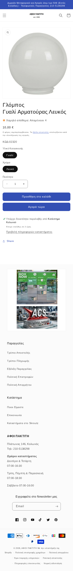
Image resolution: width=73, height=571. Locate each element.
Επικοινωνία (14, 415)
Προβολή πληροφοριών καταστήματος (29, 231)
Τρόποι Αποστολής (18, 352)
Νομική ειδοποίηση (53, 563)
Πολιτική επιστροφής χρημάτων (30, 552)
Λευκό (10, 169)
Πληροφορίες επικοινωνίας (27, 563)
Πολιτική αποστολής (52, 558)
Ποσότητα (8, 177)
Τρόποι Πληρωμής (18, 360)
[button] (4, 15)
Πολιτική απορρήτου (59, 552)
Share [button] (10, 241)
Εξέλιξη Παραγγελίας (19, 368)
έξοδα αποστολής (41, 132)
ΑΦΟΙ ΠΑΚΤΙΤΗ (29, 548)
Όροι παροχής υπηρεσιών (26, 558)
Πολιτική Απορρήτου (19, 384)
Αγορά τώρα (36, 206)
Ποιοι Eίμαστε (15, 407)
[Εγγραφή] (57, 506)
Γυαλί (9, 155)
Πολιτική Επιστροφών (20, 376)
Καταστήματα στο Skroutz (22, 423)
